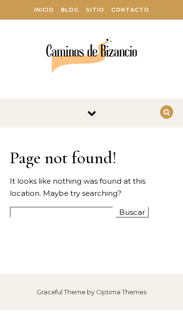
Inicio (44, 9)
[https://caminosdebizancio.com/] (91, 55)
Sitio (95, 9)
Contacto (130, 9)
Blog (70, 9)
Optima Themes (121, 292)
